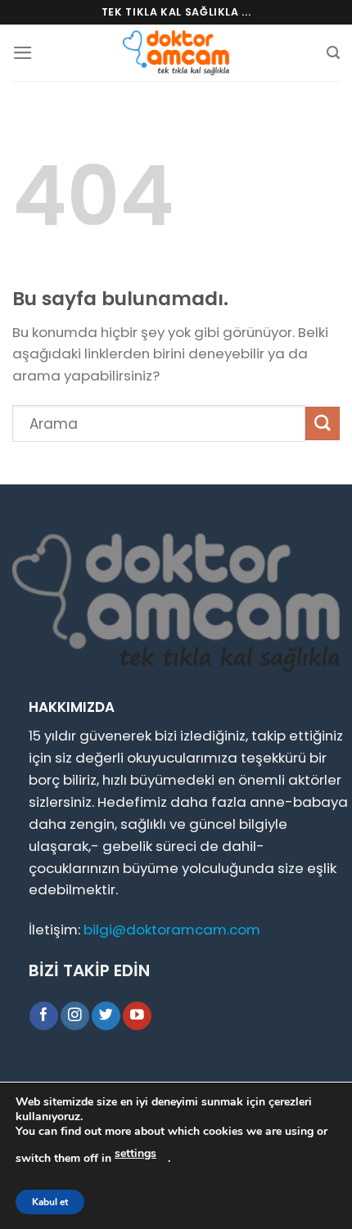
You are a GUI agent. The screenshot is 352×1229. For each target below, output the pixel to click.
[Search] (333, 53)
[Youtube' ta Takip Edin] (137, 1016)
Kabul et (50, 1202)
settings (135, 1153)
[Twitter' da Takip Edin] (106, 1016)
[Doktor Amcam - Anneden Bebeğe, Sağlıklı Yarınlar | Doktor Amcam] (176, 53)
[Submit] (322, 423)
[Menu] (23, 53)
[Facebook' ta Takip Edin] (43, 1016)
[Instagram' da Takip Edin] (75, 1016)
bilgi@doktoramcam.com (171, 929)
